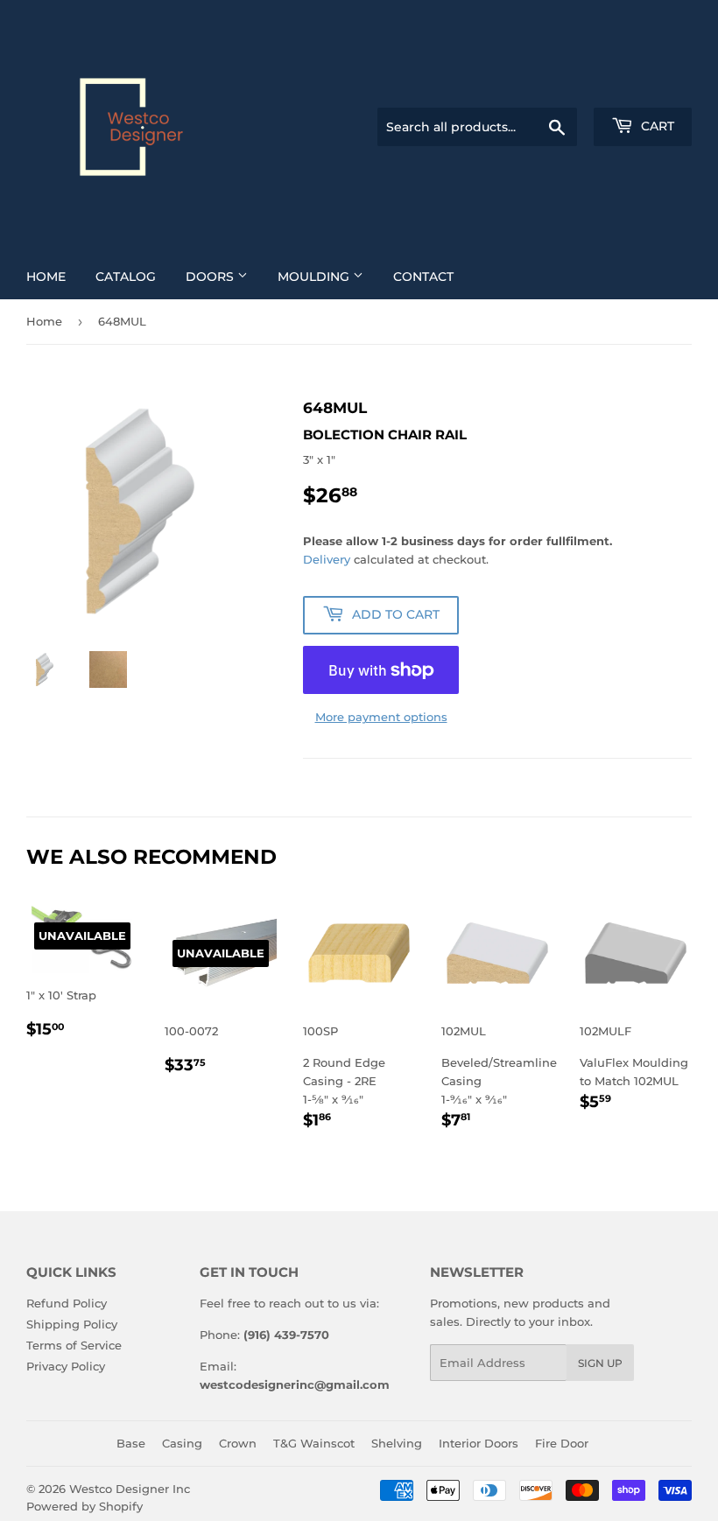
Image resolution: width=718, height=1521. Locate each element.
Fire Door (561, 1443)
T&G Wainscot (314, 1443)
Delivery (326, 559)
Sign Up (600, 1363)
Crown (238, 1443)
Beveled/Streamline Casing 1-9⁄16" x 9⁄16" (497, 1078)
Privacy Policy (65, 1366)
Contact (423, 276)
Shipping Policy (71, 1324)
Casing (182, 1443)
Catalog (125, 276)
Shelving (396, 1443)
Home (46, 276)
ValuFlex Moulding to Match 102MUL (634, 1068)
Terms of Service (74, 1345)
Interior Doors (478, 1443)
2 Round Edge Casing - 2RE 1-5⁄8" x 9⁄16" (354, 1078)
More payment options (381, 717)
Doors (211, 276)
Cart (655, 126)
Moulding (315, 276)
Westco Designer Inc (129, 1489)
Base (130, 1443)
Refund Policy (66, 1303)
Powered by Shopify (84, 1506)
